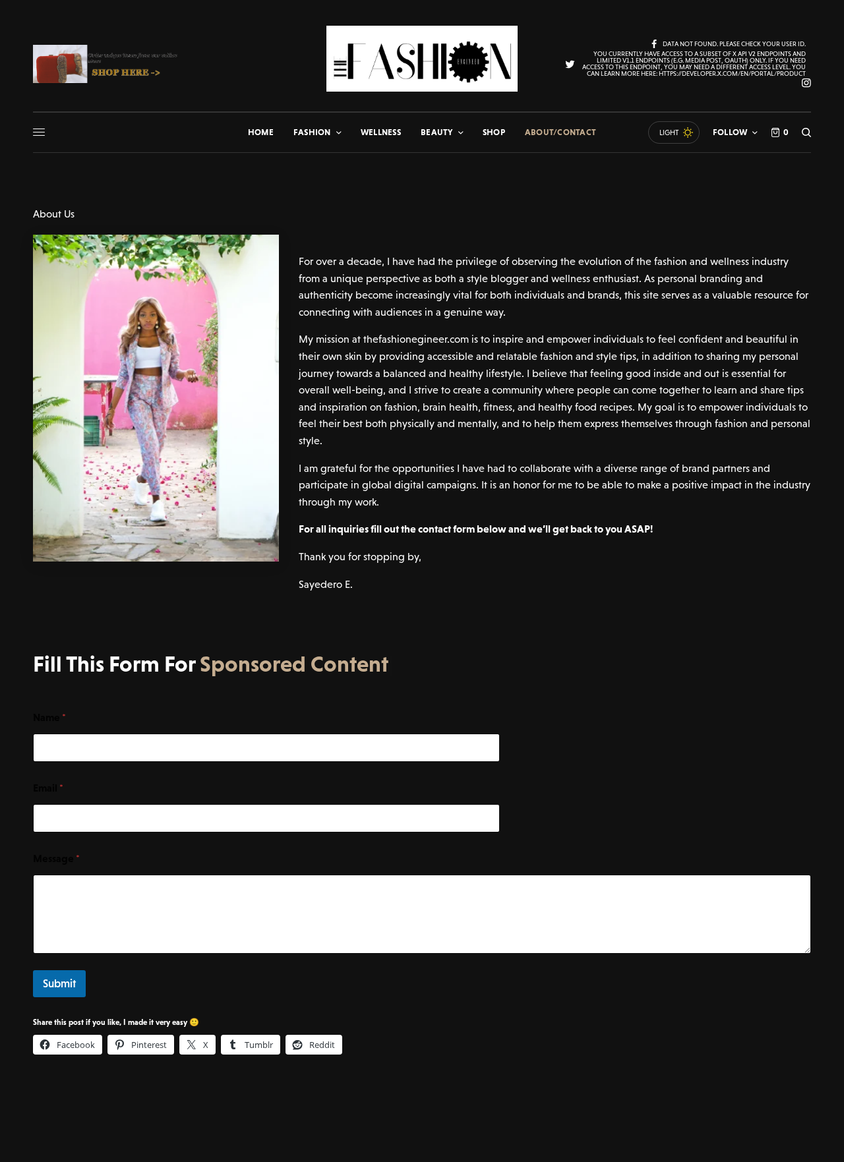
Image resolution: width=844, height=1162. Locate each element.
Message (56, 858)
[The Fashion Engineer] (422, 59)
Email (48, 788)
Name (49, 717)
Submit (59, 983)
